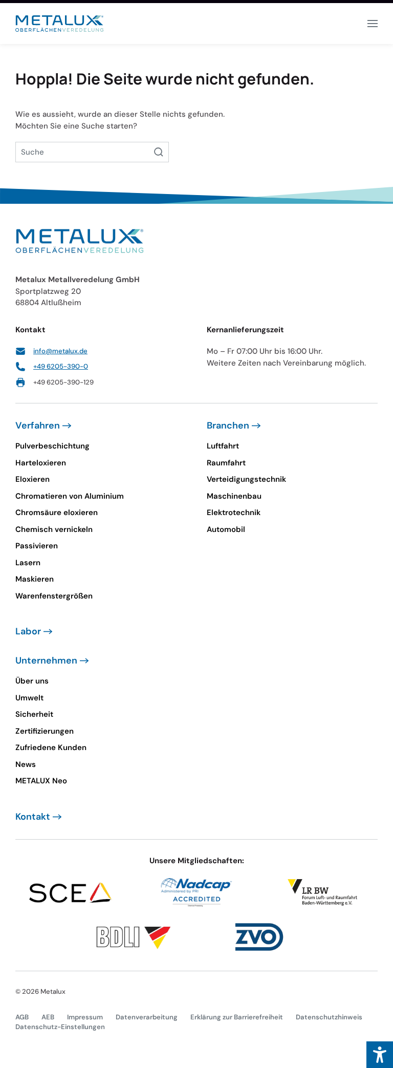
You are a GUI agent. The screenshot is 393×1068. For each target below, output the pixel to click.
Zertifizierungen (44, 731)
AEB (47, 1017)
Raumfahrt (226, 463)
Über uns (32, 681)
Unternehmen (46, 660)
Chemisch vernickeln (54, 529)
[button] (372, 23)
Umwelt (29, 698)
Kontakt (32, 816)
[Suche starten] (158, 152)
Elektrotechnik (233, 512)
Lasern (27, 563)
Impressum (85, 1017)
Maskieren (34, 579)
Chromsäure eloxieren (56, 512)
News (25, 764)
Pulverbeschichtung (52, 446)
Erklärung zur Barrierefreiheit (236, 1017)
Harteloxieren (40, 463)
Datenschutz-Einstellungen (60, 1026)
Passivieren (36, 546)
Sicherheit (34, 714)
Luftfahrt (223, 446)
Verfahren (37, 425)
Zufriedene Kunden (50, 747)
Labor (28, 631)
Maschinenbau (234, 496)
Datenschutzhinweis (329, 1017)
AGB (22, 1017)
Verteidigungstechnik (246, 479)
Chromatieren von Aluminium (69, 496)
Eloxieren (32, 479)
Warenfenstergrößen (54, 596)
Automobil (226, 529)
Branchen (228, 425)
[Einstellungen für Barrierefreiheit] (379, 1054)
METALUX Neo (41, 781)
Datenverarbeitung (147, 1017)
